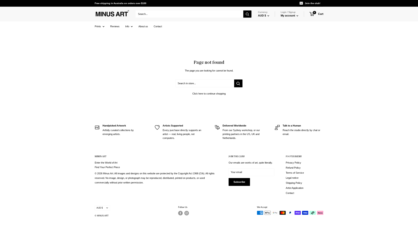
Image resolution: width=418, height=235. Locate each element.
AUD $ (99, 208)
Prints (98, 26)
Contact (158, 26)
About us (143, 26)
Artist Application (294, 188)
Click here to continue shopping (209, 93)
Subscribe (239, 181)
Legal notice (292, 177)
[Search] (247, 14)
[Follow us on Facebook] (180, 213)
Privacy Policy (293, 162)
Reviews (115, 26)
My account (288, 15)
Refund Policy (293, 167)
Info (127, 26)
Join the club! (312, 3)
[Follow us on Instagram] (186, 213)
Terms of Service (295, 172)
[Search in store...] (238, 83)
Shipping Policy (294, 182)
